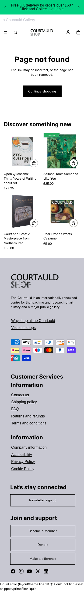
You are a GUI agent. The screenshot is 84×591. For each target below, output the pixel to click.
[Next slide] (79, 7)
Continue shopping (42, 91)
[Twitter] (38, 571)
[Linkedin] (46, 571)
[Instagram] (21, 571)
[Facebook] (13, 571)
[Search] (15, 32)
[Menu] (5, 32)
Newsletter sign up (42, 500)
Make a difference (43, 558)
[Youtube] (29, 571)
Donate (43, 545)
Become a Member (43, 531)
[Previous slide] (5, 7)
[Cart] (78, 32)
